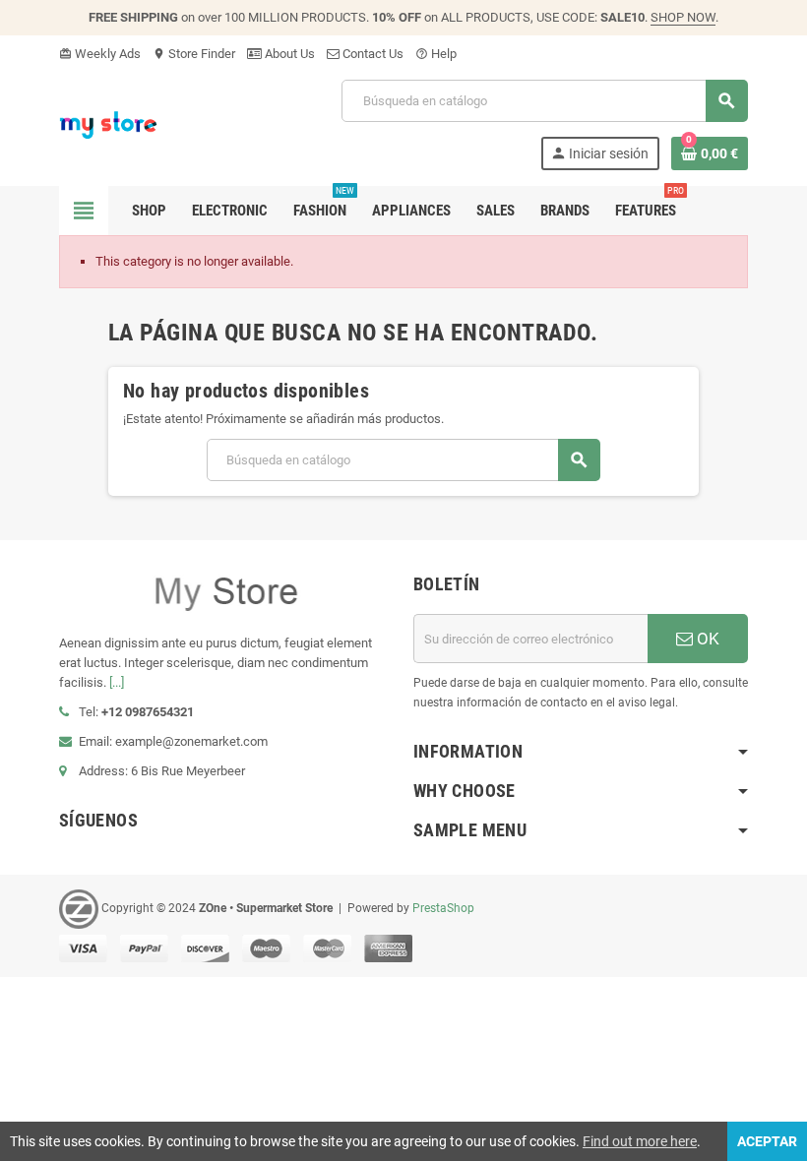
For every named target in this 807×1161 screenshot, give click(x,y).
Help (436, 53)
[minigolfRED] (108, 123)
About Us (288, 53)
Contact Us (372, 53)
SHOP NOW (683, 17)
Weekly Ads (100, 53)
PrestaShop (443, 908)
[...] (116, 682)
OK (706, 638)
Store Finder (194, 53)
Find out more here (640, 1141)
